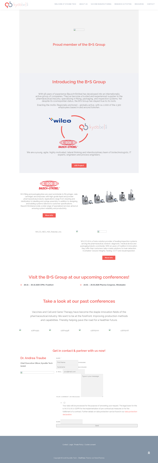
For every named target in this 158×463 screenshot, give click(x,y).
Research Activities (123, 4)
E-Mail (59, 372)
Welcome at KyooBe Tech (65, 4)
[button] (82, 198)
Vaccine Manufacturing (101, 4)
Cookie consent (90, 444)
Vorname (82, 362)
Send (97, 426)
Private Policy (78, 444)
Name (59, 358)
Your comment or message (68, 396)
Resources (139, 4)
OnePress (81, 458)
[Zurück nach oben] (149, 453)
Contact (151, 4)
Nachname (82, 367)
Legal (71, 444)
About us (83, 4)
